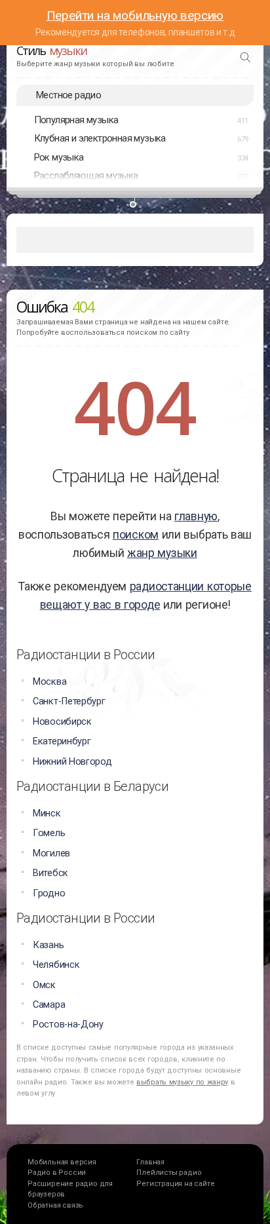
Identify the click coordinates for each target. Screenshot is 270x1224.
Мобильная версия (62, 1162)
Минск (47, 813)
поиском (136, 534)
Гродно (49, 893)
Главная (150, 1162)
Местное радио (68, 95)
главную (196, 516)
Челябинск (56, 964)
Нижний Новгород (72, 761)
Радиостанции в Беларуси (92, 786)
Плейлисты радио (168, 1172)
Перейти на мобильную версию (135, 15)
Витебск (50, 873)
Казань (48, 945)
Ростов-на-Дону (68, 1024)
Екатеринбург (61, 741)
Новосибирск (62, 721)
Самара (49, 1004)
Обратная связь (55, 1205)
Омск (44, 985)
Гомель (49, 833)
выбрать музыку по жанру (182, 1082)
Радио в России (57, 1172)
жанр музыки (162, 553)
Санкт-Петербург (69, 701)
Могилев (51, 853)
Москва (49, 681)
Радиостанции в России (85, 654)
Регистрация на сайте (175, 1183)
